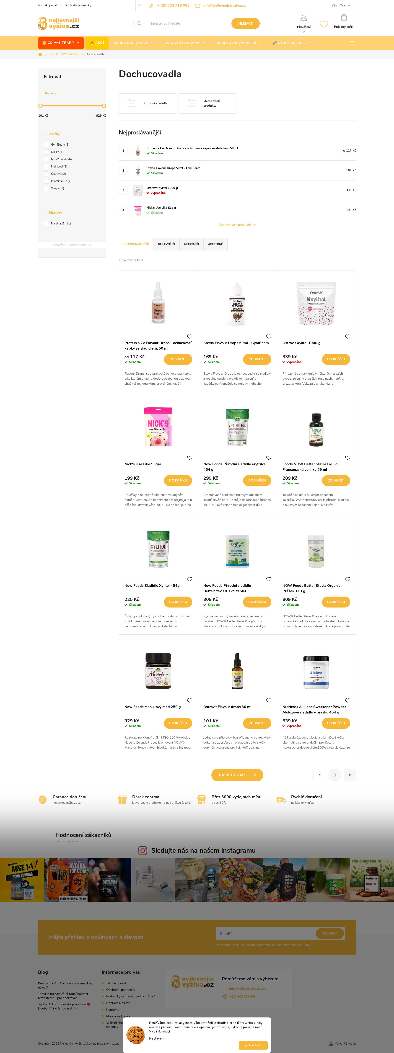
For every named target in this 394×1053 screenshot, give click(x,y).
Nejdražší (191, 244)
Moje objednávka (118, 1016)
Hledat (245, 23)
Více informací (159, 1031)
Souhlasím (255, 1045)
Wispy (57, 188)
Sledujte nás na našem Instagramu (203, 850)
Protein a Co (60, 181)
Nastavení (156, 1038)
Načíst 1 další (234, 775)
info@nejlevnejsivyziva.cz (247, 988)
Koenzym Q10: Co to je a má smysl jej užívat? (65, 985)
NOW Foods (61, 159)
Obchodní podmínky (78, 5)
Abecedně (215, 244)
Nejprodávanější (136, 244)
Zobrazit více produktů (235, 225)
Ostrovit (58, 174)
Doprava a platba (118, 1003)
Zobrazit (178, 359)
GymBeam (59, 145)
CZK (342, 5)
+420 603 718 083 (242, 996)
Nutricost (58, 167)
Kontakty (112, 1009)
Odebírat (330, 933)
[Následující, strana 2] (335, 775)
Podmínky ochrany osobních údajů (130, 996)
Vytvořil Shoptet (345, 1044)
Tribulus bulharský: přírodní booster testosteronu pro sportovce (63, 996)
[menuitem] (61, 43)
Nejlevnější (166, 244)
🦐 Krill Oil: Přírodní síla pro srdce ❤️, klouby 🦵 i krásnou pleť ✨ (64, 1006)
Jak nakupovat (47, 5)
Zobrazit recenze (67, 841)
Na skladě (60, 223)
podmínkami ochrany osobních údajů (285, 945)
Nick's (56, 152)
